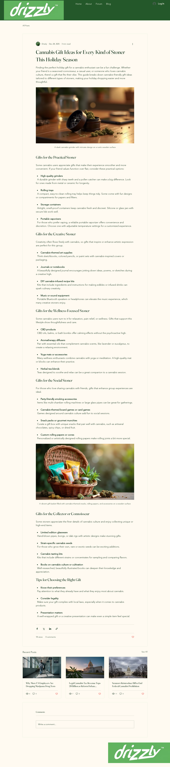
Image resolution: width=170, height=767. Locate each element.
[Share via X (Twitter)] (43, 629)
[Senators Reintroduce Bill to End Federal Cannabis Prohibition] (128, 667)
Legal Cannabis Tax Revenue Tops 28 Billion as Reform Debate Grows (85, 685)
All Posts (26, 25)
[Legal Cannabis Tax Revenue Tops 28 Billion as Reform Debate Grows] (85, 667)
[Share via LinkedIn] (50, 629)
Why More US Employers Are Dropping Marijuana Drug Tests (40, 685)
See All (144, 652)
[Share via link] (56, 629)
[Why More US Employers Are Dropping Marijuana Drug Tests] (42, 667)
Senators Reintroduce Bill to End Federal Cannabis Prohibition (127, 685)
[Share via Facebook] (37, 629)
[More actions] (132, 43)
